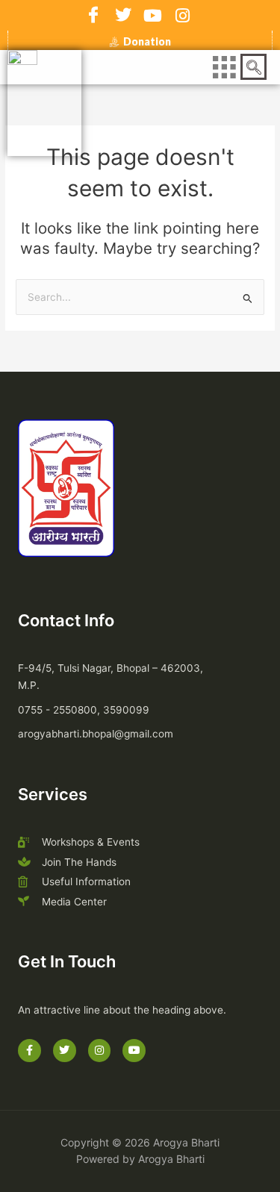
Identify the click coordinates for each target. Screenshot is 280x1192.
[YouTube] (153, 15)
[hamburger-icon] (223, 67)
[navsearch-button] (253, 67)
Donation (147, 42)
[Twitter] (123, 15)
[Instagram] (183, 15)
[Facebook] (93, 15)
